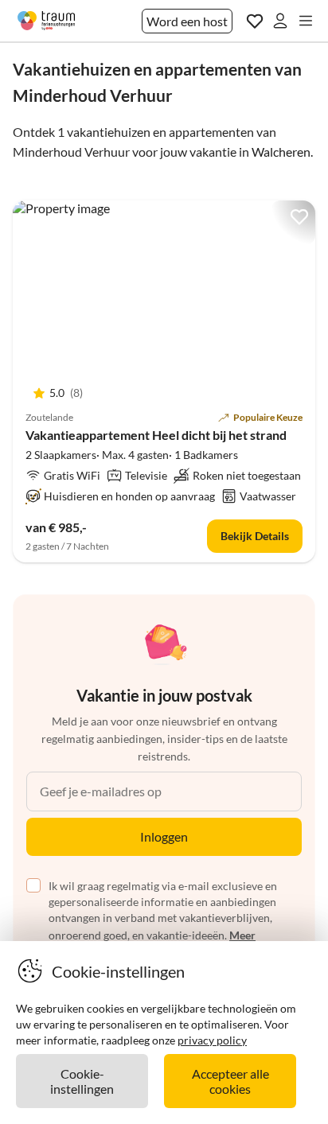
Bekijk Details (255, 536)
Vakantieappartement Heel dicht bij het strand (156, 434)
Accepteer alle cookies (230, 1081)
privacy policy (212, 1040)
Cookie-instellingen (82, 1081)
